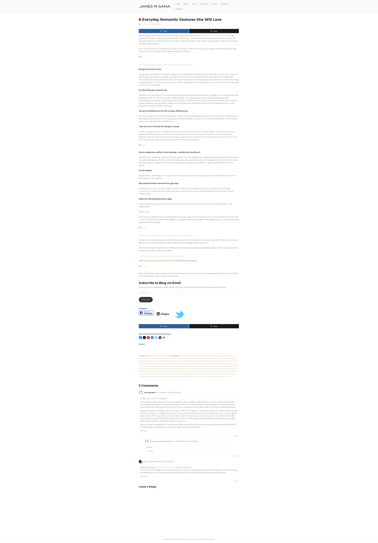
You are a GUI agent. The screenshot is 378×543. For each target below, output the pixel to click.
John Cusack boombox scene (215, 36)
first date (189, 364)
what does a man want (180, 376)
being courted (203, 356)
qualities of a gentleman (213, 369)
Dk (145, 462)
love (188, 366)
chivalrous (228, 356)
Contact (224, 4)
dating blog (199, 361)
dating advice (165, 361)
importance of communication (172, 366)
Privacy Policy (190, 539)
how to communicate (148, 366)
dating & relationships (148, 361)
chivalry (142, 358)
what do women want (159, 376)
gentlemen (209, 364)
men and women (203, 366)
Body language (216, 356)
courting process (206, 358)
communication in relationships (175, 358)
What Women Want (214, 376)
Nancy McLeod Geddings (161, 441)
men (193, 366)
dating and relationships (182, 361)
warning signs (161, 374)
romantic (210, 371)
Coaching (204, 4)
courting (194, 358)
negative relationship (154, 369)
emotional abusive (176, 364)
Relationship (153, 371)
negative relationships (174, 369)
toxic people (220, 371)
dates (226, 358)
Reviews (178, 9)
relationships (165, 371)
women (227, 376)
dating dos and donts (228, 361)
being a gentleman (187, 356)
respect (175, 371)
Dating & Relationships (158, 356)
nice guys (197, 369)
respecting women (188, 371)
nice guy (188, 369)
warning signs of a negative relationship (185, 374)
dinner (152, 364)
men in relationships (221, 366)
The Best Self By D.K (166, 467)
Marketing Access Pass (208, 539)
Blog (194, 4)
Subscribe (145, 300)
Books (214, 4)
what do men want (212, 374)
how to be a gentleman (225, 364)
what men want (198, 376)
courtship (218, 358)
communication (153, 358)
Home (177, 4)
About (186, 4)
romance (201, 371)
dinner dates (161, 364)
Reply (235, 436)
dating (232, 358)
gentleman (198, 364)
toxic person (231, 371)
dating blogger (211, 361)
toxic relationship (146, 374)
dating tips (143, 364)
